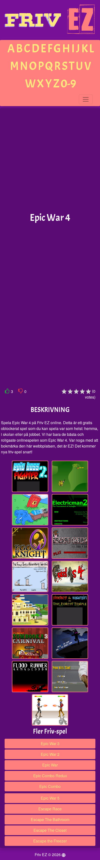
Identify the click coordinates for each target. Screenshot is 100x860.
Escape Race (50, 809)
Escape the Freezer (50, 841)
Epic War (50, 765)
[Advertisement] (50, 160)
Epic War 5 (50, 798)
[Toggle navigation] (85, 99)
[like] (7, 392)
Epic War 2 (50, 754)
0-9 (68, 83)
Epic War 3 (50, 743)
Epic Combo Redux (50, 775)
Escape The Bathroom (50, 819)
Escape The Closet (50, 830)
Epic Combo (50, 786)
